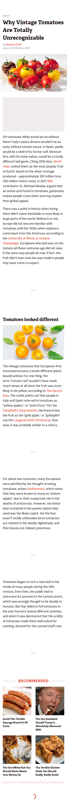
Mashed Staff (13, 44)
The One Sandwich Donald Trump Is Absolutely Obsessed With (48, 724)
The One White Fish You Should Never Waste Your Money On (17, 771)
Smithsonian (35, 489)
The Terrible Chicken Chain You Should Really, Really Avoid (48, 771)
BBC (50, 181)
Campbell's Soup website (20, 410)
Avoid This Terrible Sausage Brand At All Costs (15, 722)
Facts (6, 16)
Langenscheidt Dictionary (31, 420)
